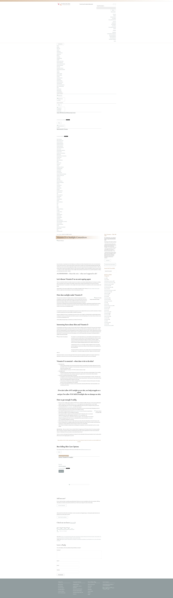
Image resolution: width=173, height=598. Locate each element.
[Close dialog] (103, 288)
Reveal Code (78, 306)
